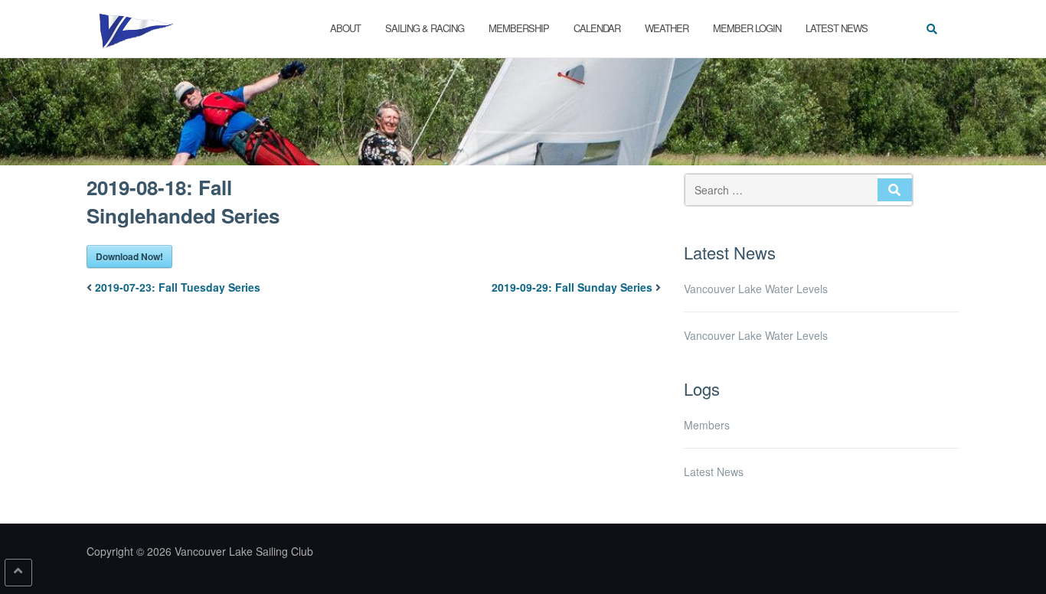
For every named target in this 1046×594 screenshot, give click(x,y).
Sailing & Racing (424, 28)
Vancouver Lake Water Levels (756, 288)
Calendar (597, 28)
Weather (666, 28)
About (345, 28)
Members (707, 424)
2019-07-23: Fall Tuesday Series (177, 287)
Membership (519, 28)
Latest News (837, 28)
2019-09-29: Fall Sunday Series (572, 287)
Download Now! (129, 256)
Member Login (747, 28)
